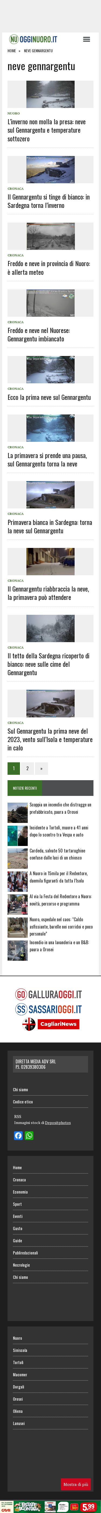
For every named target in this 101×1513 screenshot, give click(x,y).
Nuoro (14, 113)
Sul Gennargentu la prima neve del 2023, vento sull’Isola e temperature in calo (50, 739)
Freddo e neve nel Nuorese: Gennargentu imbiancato (39, 334)
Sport (17, 1204)
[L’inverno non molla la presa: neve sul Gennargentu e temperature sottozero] (50, 104)
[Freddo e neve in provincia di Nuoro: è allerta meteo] (50, 246)
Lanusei (19, 1423)
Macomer (20, 1374)
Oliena (18, 1411)
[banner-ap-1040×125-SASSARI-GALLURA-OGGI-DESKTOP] (50, 1509)
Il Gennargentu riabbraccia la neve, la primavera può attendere (48, 593)
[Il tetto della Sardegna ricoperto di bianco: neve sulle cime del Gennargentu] (50, 638)
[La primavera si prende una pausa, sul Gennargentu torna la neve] (50, 438)
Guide (17, 1240)
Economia (20, 1192)
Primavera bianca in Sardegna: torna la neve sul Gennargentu (50, 526)
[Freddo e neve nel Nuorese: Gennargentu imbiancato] (50, 313)
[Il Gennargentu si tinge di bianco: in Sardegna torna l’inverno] (50, 179)
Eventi (18, 1216)
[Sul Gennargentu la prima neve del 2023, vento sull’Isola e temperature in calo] (50, 714)
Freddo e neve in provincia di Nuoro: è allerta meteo (49, 267)
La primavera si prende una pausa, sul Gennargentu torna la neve (47, 459)
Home (17, 1167)
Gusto (17, 1228)
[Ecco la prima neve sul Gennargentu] (50, 380)
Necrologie (21, 1265)
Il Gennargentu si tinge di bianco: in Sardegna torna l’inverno (49, 201)
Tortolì (18, 1362)
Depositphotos (58, 1122)
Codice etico (23, 1101)
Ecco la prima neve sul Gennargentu (49, 397)
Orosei (18, 1399)
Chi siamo (20, 1089)
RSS (17, 1116)
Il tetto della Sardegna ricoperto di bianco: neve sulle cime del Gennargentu (48, 664)
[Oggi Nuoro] (42, 39)
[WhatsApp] (29, 1136)
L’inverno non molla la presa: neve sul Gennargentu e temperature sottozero (47, 129)
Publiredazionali (25, 1253)
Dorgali (18, 1387)
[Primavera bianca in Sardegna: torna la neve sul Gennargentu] (50, 505)
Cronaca (16, 189)
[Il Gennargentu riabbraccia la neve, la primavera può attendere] (50, 571)
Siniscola (20, 1350)
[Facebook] (18, 1136)
